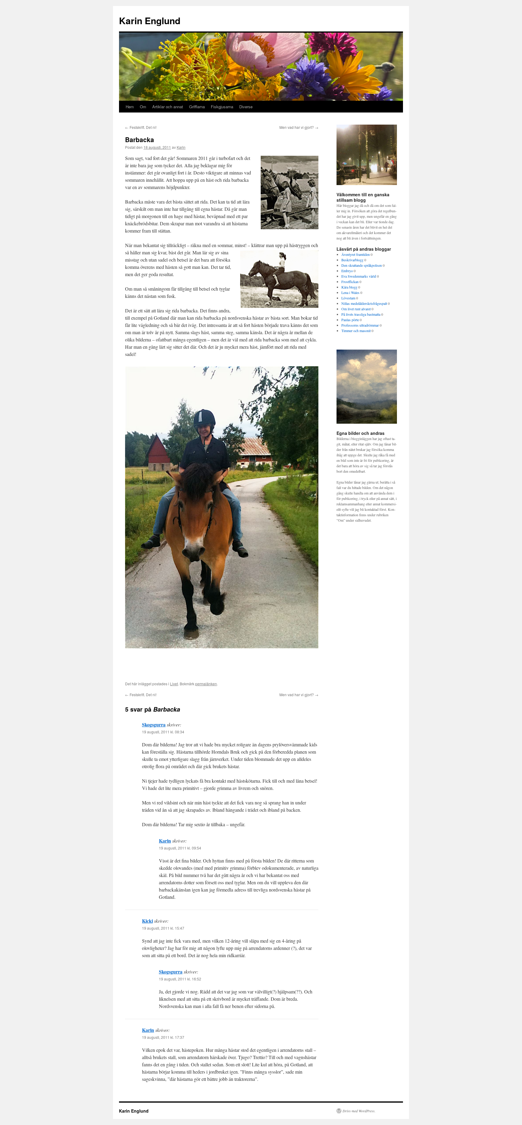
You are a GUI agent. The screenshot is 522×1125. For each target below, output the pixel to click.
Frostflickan (350, 281)
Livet (174, 683)
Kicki (147, 920)
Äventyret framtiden (355, 254)
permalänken (206, 683)
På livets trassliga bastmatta (360, 314)
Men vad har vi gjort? (298, 127)
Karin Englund (149, 20)
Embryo (347, 270)
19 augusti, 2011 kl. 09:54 (180, 847)
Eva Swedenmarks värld (358, 276)
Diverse (246, 106)
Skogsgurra (154, 724)
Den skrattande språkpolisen (361, 265)
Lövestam (348, 297)
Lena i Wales (350, 292)
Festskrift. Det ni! (140, 127)
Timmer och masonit (356, 330)
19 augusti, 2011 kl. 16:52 (180, 978)
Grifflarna (197, 106)
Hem (130, 106)
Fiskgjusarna (222, 106)
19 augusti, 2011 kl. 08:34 (163, 731)
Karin (181, 147)
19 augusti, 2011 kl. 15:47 (163, 928)
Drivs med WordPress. (359, 1110)
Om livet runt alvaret (356, 308)
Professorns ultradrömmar (360, 325)
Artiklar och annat (167, 106)
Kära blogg (349, 287)
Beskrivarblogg (352, 259)
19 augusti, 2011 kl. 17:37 (163, 1037)
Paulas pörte (350, 319)
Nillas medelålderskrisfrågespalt (364, 303)
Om (143, 106)
